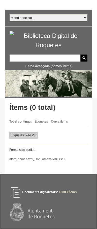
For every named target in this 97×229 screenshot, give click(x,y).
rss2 (62, 159)
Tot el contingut (20, 121)
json (38, 159)
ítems (68, 192)
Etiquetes (41, 121)
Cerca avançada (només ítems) (48, 66)
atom (12, 159)
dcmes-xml (25, 159)
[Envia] (83, 58)
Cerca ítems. (60, 121)
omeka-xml (50, 159)
